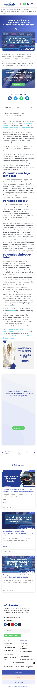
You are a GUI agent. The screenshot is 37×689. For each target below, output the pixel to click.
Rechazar (18, 677)
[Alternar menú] (32, 4)
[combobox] (17, 631)
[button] (34, 662)
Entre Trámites (6, 9)
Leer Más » (6, 502)
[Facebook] (5, 624)
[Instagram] (19, 624)
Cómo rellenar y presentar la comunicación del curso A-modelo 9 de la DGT (18, 533)
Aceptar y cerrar (18, 672)
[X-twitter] (8, 624)
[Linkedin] (16, 624)
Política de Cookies (12, 686)
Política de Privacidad (23, 686)
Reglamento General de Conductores (17, 128)
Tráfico (20, 29)
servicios (12, 311)
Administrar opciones (18, 682)
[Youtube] (12, 624)
